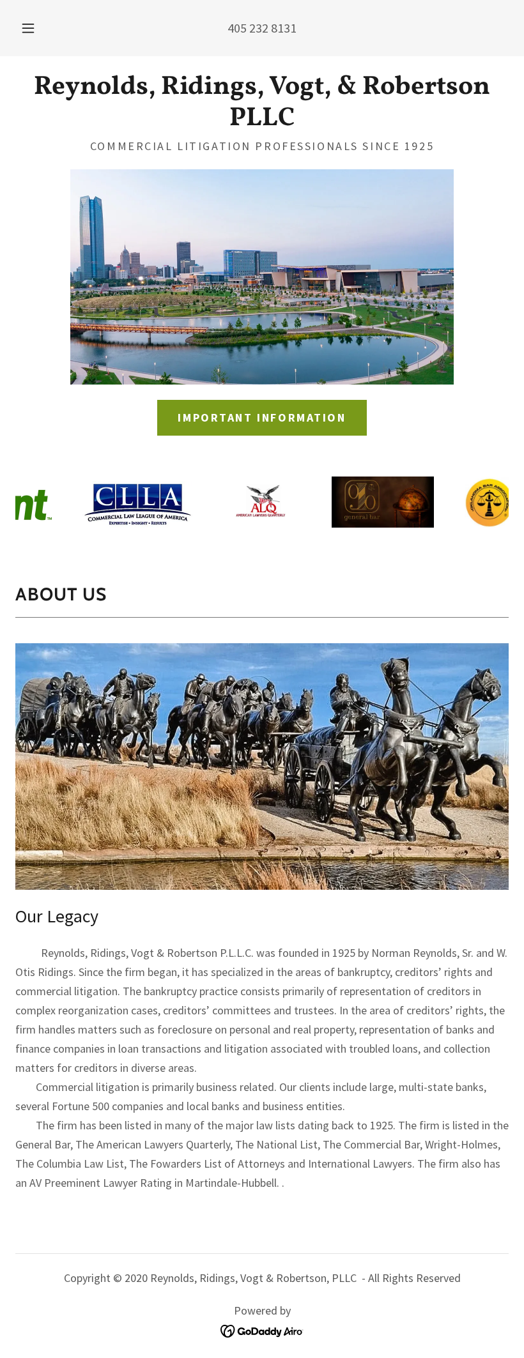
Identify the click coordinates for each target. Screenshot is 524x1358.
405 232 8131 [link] (262, 28)
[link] (262, 120)
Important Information (262, 417)
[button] (37, 28)
